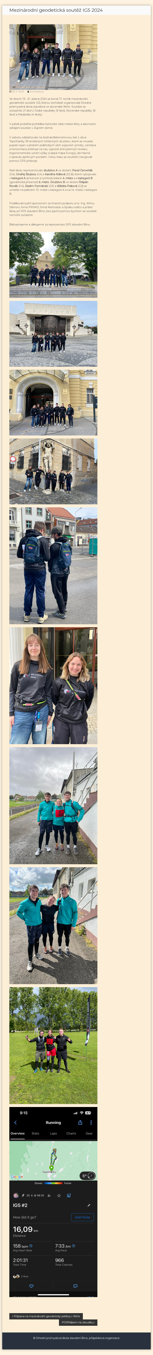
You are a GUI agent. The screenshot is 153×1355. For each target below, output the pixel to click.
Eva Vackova (37, 91)
